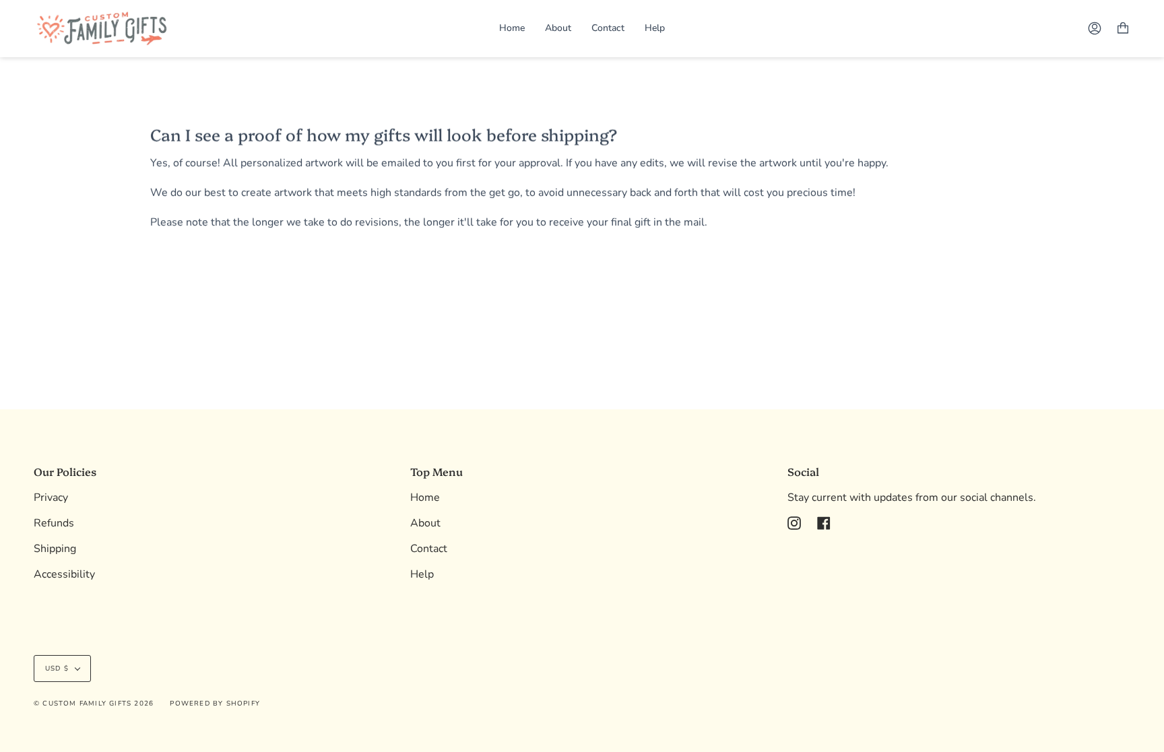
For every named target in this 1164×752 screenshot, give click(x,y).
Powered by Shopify (215, 703)
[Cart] (1123, 28)
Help (422, 574)
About (425, 523)
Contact (428, 548)
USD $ (57, 668)
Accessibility (64, 574)
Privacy (51, 497)
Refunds (54, 523)
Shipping (55, 548)
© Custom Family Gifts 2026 (94, 703)
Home (425, 497)
